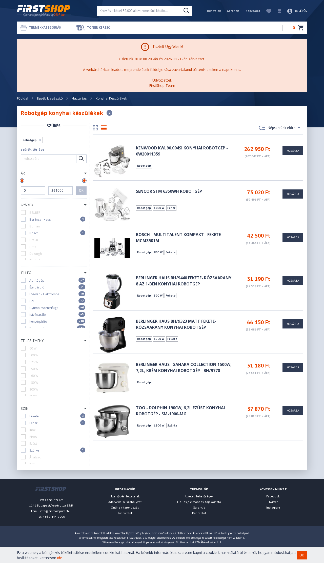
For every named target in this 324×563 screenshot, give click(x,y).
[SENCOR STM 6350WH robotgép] (112, 204)
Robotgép (29, 140)
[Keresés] (186, 11)
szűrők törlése (32, 149)
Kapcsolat (253, 11)
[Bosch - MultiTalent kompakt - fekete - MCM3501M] (112, 247)
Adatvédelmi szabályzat (124, 502)
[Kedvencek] (266, 11)
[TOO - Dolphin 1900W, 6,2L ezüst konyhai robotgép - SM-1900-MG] (112, 420)
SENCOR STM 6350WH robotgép (169, 191)
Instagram (273, 507)
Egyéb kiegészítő (50, 98)
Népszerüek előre (281, 127)
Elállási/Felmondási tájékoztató (199, 502)
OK (81, 190)
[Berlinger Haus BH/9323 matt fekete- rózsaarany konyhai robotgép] (112, 334)
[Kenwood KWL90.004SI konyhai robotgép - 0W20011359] (112, 161)
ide (59, 557)
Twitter (273, 502)
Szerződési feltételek (125, 496)
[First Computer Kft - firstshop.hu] (53, 10)
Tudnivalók (213, 11)
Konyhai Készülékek (111, 98)
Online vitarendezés (125, 507)
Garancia (233, 11)
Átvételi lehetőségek (199, 496)
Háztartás (79, 98)
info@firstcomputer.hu (55, 511)
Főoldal (22, 98)
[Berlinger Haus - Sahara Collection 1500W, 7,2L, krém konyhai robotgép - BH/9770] (112, 377)
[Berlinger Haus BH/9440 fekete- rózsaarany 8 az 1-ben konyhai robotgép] (112, 290)
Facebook (273, 496)
